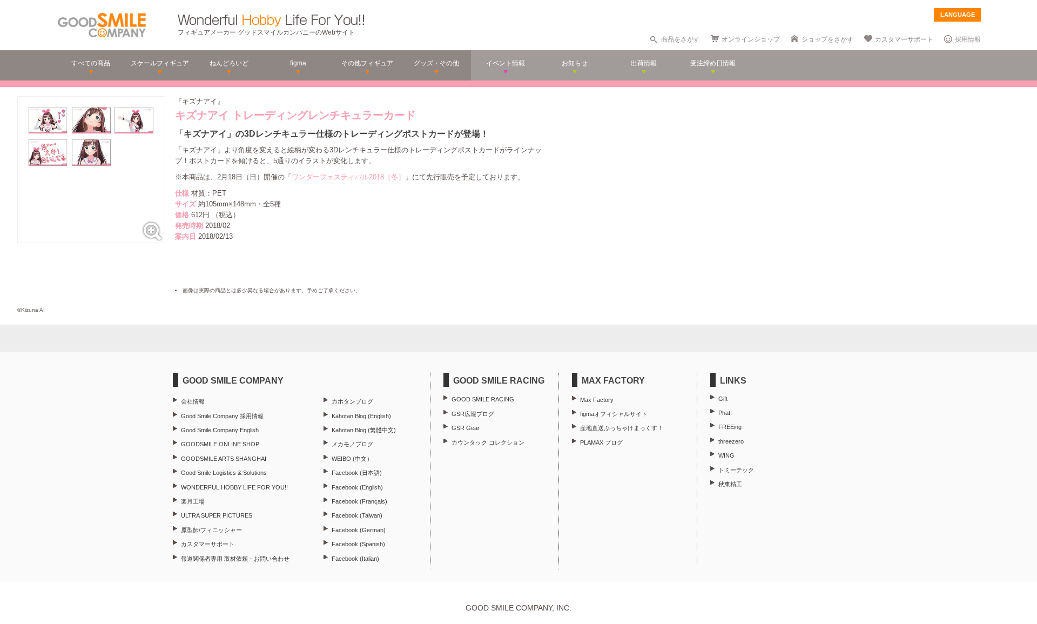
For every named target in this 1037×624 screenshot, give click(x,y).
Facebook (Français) (359, 501)
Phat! (725, 413)
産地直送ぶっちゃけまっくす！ (621, 428)
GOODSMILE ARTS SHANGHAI (223, 458)
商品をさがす (680, 39)
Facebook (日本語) (357, 472)
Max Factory (597, 400)
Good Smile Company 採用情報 (222, 416)
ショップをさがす (827, 39)
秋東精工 (730, 484)
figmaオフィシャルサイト (614, 414)
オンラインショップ (751, 39)
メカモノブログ (352, 444)
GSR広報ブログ (473, 414)
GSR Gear (466, 428)
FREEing (730, 427)
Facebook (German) (359, 530)
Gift (723, 398)
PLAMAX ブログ (601, 442)
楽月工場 (193, 501)
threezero (731, 441)
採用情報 (968, 39)
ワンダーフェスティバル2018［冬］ (348, 177)
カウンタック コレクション (488, 442)
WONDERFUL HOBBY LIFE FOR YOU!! (234, 487)
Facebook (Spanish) (358, 544)
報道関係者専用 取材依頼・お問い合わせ (235, 558)
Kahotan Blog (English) (361, 416)
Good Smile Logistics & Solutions (224, 472)
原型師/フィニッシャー (211, 530)
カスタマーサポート (904, 39)
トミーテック (736, 470)
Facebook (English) (357, 487)
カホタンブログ (352, 401)
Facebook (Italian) (355, 558)
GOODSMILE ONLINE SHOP (220, 444)
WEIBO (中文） (352, 458)
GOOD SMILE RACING (483, 399)
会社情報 (193, 401)
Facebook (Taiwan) (357, 515)
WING (726, 455)
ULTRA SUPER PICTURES (216, 515)
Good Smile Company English (220, 430)
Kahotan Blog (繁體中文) (364, 430)
